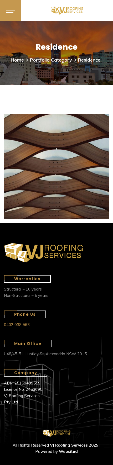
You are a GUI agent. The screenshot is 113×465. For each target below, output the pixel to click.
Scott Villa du (38, 131)
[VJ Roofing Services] (67, 10)
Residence (31, 123)
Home (17, 60)
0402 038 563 (17, 324)
